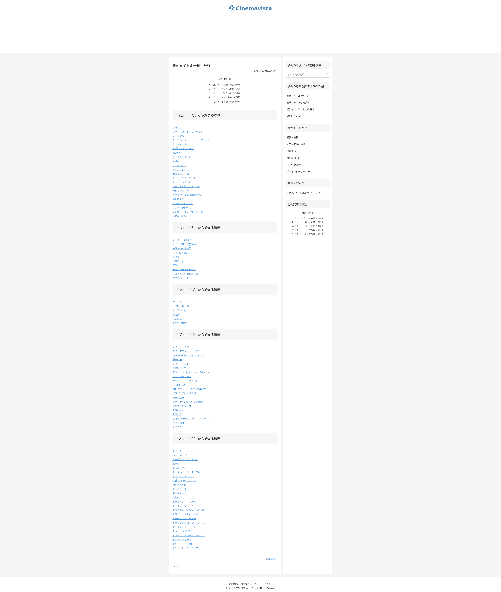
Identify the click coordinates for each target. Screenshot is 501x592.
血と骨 (176, 257)
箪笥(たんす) (179, 216)
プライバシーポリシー (298, 171)
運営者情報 (292, 137)
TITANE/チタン (180, 252)
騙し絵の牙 (178, 199)
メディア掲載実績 (296, 144)
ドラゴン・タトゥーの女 (185, 514)
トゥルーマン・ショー (184, 468)
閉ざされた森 (179, 484)
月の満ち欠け (179, 310)
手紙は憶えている (181, 368)
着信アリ (177, 265)
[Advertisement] (250, 35)
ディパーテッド (180, 364)
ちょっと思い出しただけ (185, 273)
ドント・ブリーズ (181, 539)
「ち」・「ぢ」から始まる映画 (225, 89)
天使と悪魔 (178, 423)
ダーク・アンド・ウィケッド (187, 131)
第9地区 (176, 153)
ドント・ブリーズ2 (182, 544)
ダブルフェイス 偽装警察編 (186, 195)
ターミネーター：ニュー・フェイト (191, 140)
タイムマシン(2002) (182, 169)
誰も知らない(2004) (182, 203)
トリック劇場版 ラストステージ (189, 523)
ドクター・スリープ (183, 476)
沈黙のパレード (180, 278)
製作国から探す (295, 116)
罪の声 (176, 314)
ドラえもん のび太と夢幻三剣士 (189, 510)
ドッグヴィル (179, 489)
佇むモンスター (180, 190)
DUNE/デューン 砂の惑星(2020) (189, 389)
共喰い (176, 497)
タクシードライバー (183, 182)
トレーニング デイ (182, 531)
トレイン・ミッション (184, 527)
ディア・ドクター (181, 347)
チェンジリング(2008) (184, 244)
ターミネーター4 (181, 144)
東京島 (176, 463)
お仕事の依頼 (294, 158)
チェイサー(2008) (181, 240)
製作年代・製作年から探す (301, 109)
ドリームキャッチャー (184, 518)
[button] (327, 74)
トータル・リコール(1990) (186, 472)
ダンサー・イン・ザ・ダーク (187, 212)
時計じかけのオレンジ (184, 480)
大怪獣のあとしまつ (183, 148)
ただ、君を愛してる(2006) (186, 186)
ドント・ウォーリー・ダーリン (188, 535)
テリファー (178, 397)
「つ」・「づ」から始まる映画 (225, 93)
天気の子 (177, 414)
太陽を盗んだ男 (180, 174)
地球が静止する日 (181, 248)
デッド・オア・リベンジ (185, 380)
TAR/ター (177, 127)
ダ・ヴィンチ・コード (184, 178)
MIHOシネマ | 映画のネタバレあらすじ (307, 192)
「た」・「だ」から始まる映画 (225, 84)
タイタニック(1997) (182, 157)
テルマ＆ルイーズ (181, 406)
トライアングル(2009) (184, 501)
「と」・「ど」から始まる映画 (225, 101)
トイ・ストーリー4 (182, 451)
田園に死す (178, 410)
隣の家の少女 (179, 493)
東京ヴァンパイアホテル (185, 459)
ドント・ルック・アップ (185, 548)
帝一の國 (177, 359)
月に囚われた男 (180, 306)
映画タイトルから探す (298, 95)
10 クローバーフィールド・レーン (190, 418)
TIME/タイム (179, 165)
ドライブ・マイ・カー (184, 506)
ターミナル (178, 136)
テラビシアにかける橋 (184, 393)
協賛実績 (291, 151)
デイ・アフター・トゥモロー (187, 351)
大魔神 (176, 161)
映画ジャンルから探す (298, 102)
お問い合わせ (294, 164)
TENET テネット (181, 385)
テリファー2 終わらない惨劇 (187, 401)
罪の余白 (177, 318)
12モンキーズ (179, 455)
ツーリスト (178, 302)
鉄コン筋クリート (181, 376)
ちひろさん (178, 261)
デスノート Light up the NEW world (191, 372)
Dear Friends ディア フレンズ (188, 355)
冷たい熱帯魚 (179, 323)
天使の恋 (177, 427)
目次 (221, 78)
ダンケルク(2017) (181, 207)
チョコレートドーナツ (184, 269)
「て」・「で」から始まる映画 (225, 97)
